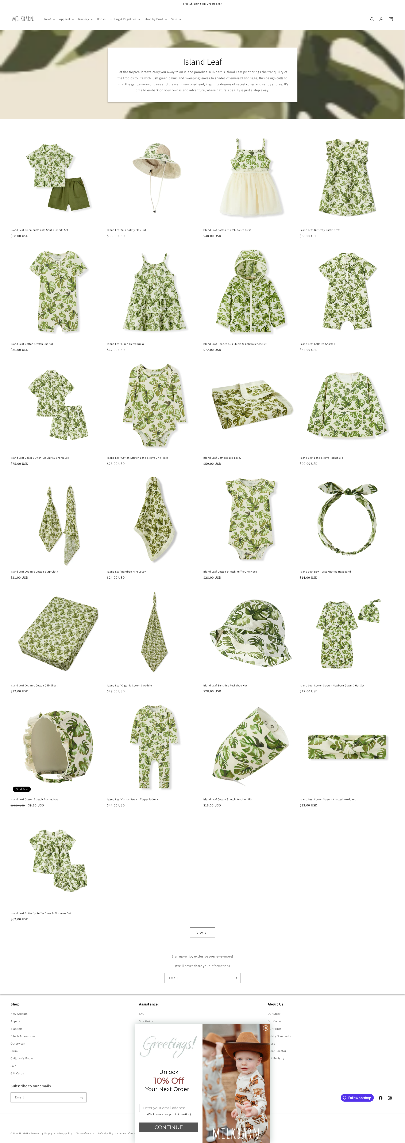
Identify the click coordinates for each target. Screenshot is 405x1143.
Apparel (16, 1021)
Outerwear (18, 1043)
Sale (13, 1066)
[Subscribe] (235, 978)
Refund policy (105, 1133)
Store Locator (277, 1051)
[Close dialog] (265, 1028)
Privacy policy (64, 1133)
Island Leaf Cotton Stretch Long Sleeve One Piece (137, 458)
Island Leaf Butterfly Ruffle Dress (320, 230)
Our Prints (275, 1029)
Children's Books (22, 1058)
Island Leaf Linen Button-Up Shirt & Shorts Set (39, 230)
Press (271, 1043)
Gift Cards (17, 1073)
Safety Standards (279, 1036)
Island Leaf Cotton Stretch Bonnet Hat (34, 799)
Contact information (128, 1133)
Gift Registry (276, 1058)
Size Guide (146, 1021)
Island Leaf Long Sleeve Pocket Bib (321, 458)
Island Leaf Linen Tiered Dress (125, 344)
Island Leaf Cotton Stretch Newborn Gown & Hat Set (332, 685)
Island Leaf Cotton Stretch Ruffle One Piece (230, 571)
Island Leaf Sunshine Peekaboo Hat (225, 685)
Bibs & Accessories (23, 1036)
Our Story (274, 1014)
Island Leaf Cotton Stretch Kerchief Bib (227, 799)
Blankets (17, 1029)
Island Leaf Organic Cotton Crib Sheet (34, 685)
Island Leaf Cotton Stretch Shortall (32, 344)
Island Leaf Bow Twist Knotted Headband (325, 571)
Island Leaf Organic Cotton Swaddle (129, 685)
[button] (49, 19)
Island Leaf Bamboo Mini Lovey (126, 571)
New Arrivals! (19, 1014)
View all (203, 932)
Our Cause (275, 1021)
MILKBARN (24, 1133)
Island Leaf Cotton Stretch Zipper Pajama (132, 799)
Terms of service (85, 1133)
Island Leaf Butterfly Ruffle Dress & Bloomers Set (41, 913)
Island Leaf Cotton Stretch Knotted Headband (328, 799)
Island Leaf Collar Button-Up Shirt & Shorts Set (40, 458)
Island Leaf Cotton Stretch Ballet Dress (227, 230)
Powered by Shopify (42, 1133)
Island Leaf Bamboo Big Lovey (222, 458)
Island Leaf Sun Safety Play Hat (126, 230)
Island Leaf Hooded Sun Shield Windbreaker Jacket (235, 344)
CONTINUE (169, 1127)
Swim (14, 1051)
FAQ (141, 1014)
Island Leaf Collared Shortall (317, 344)
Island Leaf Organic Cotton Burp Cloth (34, 571)
